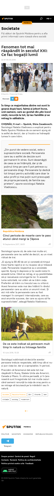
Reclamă (13, 460)
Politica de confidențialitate (29, 460)
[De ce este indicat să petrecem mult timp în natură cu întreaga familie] (27, 323)
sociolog (15, 399)
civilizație (5, 399)
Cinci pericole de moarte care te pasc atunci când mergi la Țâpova (27, 237)
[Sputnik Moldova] (7, 19)
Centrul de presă (22, 456)
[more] (49, 244)
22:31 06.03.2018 (8, 60)
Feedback (29, 463)
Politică (5, 434)
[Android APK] (9, 471)
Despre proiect (7, 456)
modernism (25, 399)
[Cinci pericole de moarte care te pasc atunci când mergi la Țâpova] (27, 212)
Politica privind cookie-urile (12, 463)
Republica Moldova (13, 231)
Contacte (5, 460)
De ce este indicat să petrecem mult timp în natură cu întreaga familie (26, 345)
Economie (28, 434)
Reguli (32, 456)
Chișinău (37, 394)
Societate (5, 394)
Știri (29, 394)
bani (45, 394)
